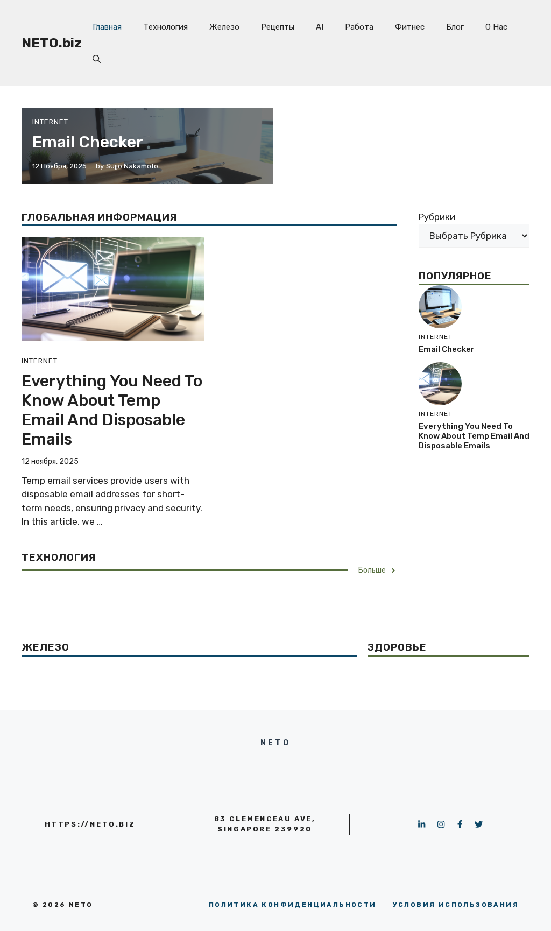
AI (319, 27)
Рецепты (277, 27)
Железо (224, 27)
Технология (165, 27)
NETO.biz (52, 43)
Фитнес (410, 27)
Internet (50, 122)
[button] (96, 59)
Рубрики (437, 216)
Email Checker (87, 142)
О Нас (496, 27)
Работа (359, 27)
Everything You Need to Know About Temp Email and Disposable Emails (112, 410)
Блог (455, 27)
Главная (107, 27)
